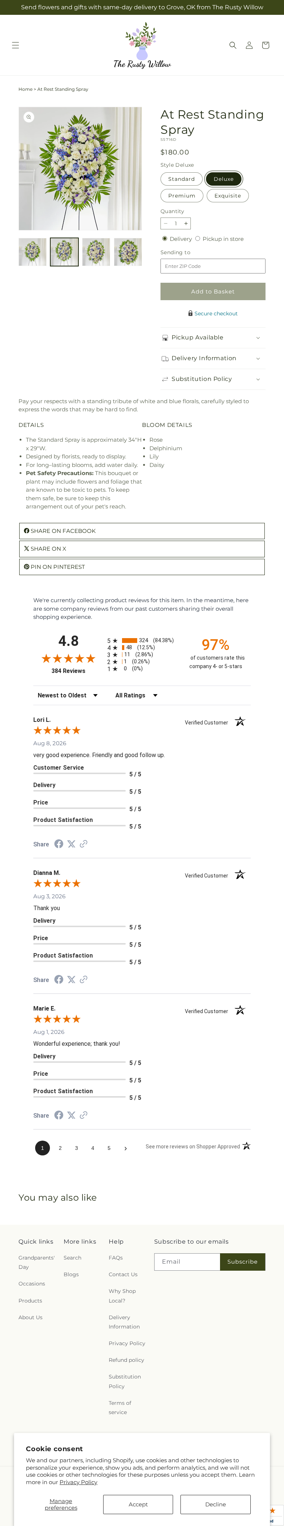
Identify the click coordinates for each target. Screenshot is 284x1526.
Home (25, 89)
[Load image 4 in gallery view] (128, 252)
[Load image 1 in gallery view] (32, 252)
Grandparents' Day (36, 1262)
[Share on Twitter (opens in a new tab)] (71, 843)
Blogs (71, 1274)
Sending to (186, 252)
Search (72, 1257)
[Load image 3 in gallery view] (96, 252)
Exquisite (227, 195)
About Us (30, 1317)
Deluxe (224, 179)
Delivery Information (124, 1322)
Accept (138, 1504)
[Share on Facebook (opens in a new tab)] (58, 844)
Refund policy (126, 1360)
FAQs (116, 1257)
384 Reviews (77, 670)
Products (30, 1300)
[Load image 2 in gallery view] (64, 252)
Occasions (31, 1283)
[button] (15, 45)
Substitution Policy (125, 1381)
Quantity (172, 211)
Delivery (181, 238)
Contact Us (123, 1274)
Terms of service (120, 1408)
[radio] (142, 640)
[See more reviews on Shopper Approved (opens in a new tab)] (84, 844)
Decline (215, 1504)
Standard (181, 179)
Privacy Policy (78, 1482)
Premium (182, 195)
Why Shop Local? (122, 1296)
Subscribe (242, 1261)
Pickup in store (223, 238)
